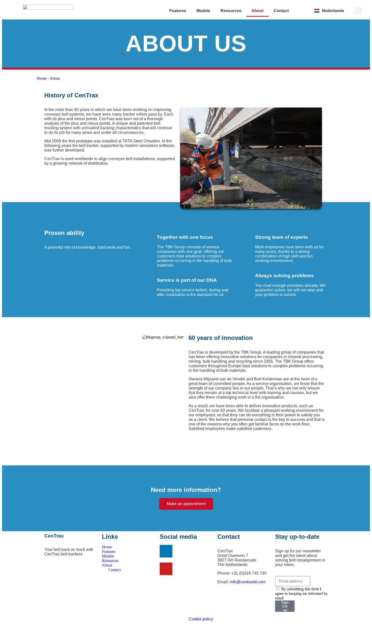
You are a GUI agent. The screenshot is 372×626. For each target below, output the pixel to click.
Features (177, 11)
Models (203, 11)
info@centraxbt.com (247, 582)
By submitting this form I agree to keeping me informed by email (301, 593)
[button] (358, 11)
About (257, 11)
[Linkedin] (166, 551)
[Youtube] (166, 569)
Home (42, 78)
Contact (281, 11)
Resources (230, 11)
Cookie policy (201, 619)
